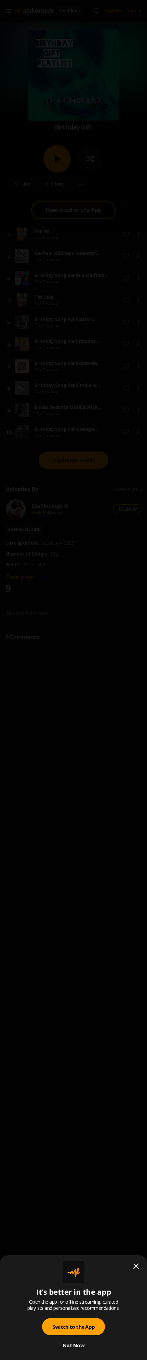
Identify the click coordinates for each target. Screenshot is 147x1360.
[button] (73, 680)
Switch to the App (73, 1326)
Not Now (73, 1345)
